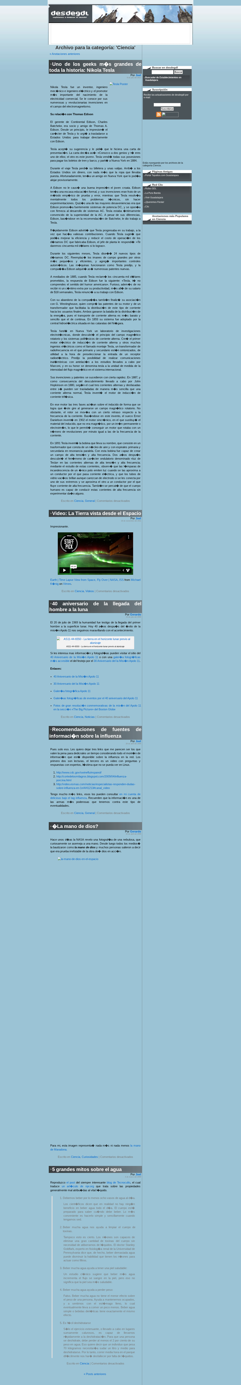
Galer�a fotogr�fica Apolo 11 (72, 691)
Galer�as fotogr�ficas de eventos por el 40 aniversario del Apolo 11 (95, 698)
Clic (147, 206)
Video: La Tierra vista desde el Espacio (96, 513)
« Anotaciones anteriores (65, 53)
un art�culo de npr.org (78, 1186)
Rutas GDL (150, 188)
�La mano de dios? (75, 826)
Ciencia (78, 500)
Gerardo (135, 614)
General (90, 500)
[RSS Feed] (158, 116)
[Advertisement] (120, 33)
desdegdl (180, 95)
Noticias (90, 716)
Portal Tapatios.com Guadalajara (162, 175)
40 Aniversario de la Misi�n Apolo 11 (74, 657)
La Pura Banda (153, 193)
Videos (89, 591)
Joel (138, 75)
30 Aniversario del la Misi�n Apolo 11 (117, 660)
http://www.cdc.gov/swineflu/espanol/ (78, 772)
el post (70, 1182)
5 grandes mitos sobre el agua (87, 1169)
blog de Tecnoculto (118, 1182)
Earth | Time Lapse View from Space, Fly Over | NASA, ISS (87, 579)
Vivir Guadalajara (154, 197)
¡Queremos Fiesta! (154, 202)
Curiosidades (90, 1156)
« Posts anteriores (95, 1374)
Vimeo (67, 583)
